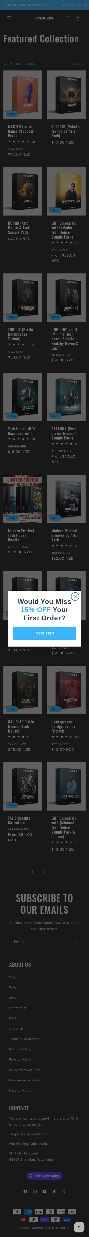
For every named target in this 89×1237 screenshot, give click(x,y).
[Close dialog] (75, 596)
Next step (44, 633)
